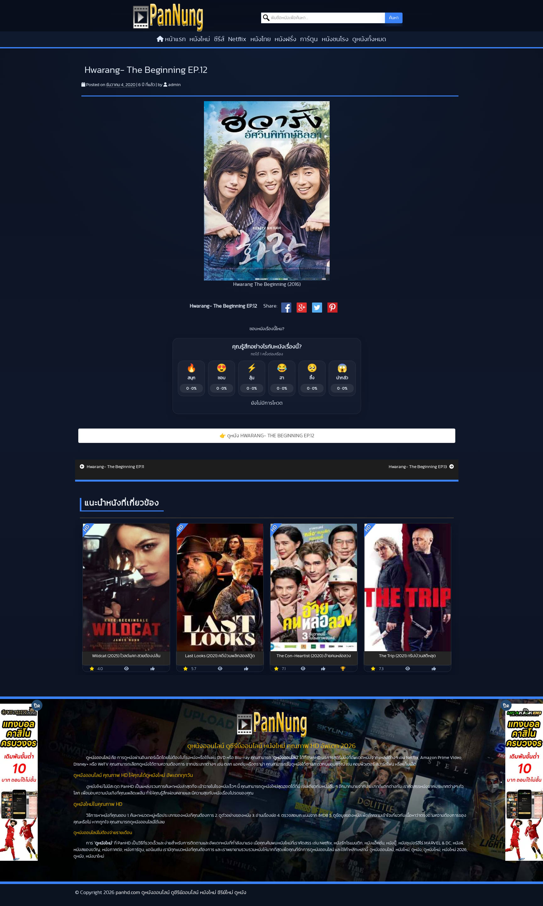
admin (174, 85)
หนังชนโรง (335, 39)
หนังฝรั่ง (285, 39)
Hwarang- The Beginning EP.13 (418, 467)
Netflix (237, 39)
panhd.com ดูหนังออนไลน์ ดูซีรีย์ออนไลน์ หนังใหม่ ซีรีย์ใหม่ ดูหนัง (181, 892)
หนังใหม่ (199, 39)
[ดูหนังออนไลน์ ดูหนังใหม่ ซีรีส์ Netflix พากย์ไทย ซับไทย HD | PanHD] (168, 16)
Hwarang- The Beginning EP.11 (115, 467)
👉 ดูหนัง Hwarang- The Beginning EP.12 (267, 435)
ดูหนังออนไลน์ (98, 758)
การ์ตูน (309, 39)
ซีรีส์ (219, 39)
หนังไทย (260, 39)
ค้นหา (393, 18)
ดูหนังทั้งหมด (369, 39)
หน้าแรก (175, 39)
